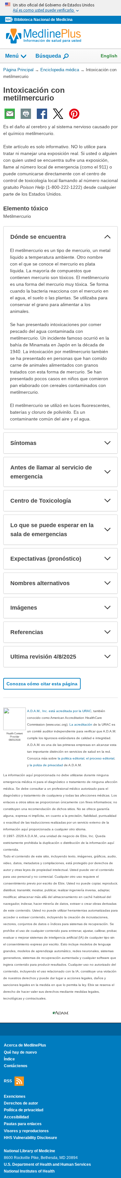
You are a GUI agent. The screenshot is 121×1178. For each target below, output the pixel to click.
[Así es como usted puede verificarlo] (60, 8)
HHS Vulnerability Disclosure (30, 1137)
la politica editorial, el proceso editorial (86, 758)
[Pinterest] (74, 113)
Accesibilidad (16, 1117)
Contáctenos (15, 1066)
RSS (8, 1080)
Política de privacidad (23, 1110)
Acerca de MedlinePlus (25, 1045)
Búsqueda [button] (48, 56)
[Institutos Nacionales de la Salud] (9, 19)
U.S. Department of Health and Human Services (47, 1164)
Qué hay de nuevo (20, 1052)
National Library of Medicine (29, 1151)
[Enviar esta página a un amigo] (9, 113)
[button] (107, 237)
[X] (58, 113)
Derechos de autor (21, 1103)
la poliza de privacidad (46, 765)
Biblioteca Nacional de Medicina (43, 19)
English (109, 55)
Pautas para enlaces (23, 1124)
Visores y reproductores (26, 1131)
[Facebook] (41, 113)
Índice (9, 1059)
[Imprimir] (25, 113)
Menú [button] (12, 56)
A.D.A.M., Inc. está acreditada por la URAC (59, 711)
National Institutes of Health (29, 1171)
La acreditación (80, 724)
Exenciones (14, 1096)
